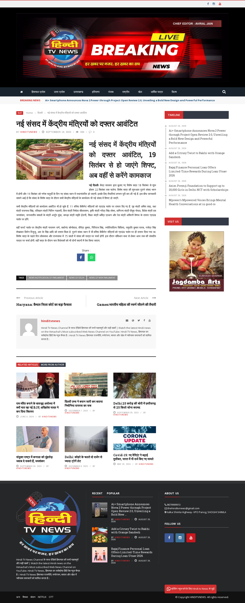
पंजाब (111, 92)
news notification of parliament (46, 277)
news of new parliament (102, 277)
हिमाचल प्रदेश (38, 92)
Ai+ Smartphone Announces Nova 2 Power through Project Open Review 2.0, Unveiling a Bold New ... (131, 509)
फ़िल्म (174, 92)
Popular (113, 493)
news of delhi (76, 277)
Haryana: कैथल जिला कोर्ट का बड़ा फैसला (44, 304)
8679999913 (173, 504)
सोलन (32, 597)
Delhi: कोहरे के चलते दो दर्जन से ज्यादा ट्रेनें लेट (83, 459)
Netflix (42, 597)
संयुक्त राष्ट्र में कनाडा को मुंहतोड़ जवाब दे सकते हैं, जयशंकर (34, 459)
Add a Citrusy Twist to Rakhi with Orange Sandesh (130, 530)
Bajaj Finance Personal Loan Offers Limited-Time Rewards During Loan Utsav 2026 (131, 552)
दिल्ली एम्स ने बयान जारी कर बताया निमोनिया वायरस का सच (84, 403)
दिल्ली (20, 113)
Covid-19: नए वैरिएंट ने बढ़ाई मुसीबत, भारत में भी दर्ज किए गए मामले (133, 457)
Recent (97, 493)
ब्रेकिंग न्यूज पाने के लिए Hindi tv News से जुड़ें (192, 588)
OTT (51, 597)
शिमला (25, 597)
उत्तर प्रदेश (59, 92)
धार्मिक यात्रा (157, 92)
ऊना (18, 597)
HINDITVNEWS (198, 597)
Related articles (28, 364)
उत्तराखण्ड (78, 92)
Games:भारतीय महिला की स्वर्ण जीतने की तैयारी (126, 304)
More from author (52, 364)
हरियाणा (96, 92)
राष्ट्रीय (125, 92)
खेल (140, 92)
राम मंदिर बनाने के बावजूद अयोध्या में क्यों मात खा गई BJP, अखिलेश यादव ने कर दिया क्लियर (37, 407)
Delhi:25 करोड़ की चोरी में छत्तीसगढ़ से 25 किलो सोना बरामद (134, 405)
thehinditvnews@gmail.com (183, 508)
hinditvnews (28, 132)
